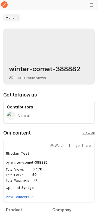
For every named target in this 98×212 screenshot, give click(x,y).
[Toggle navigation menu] (91, 5)
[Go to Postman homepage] (4, 5)
